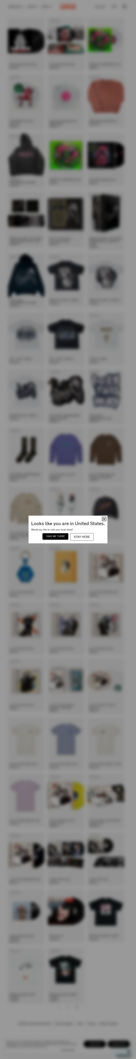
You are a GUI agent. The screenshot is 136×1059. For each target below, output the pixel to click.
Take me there (55, 536)
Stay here (82, 537)
